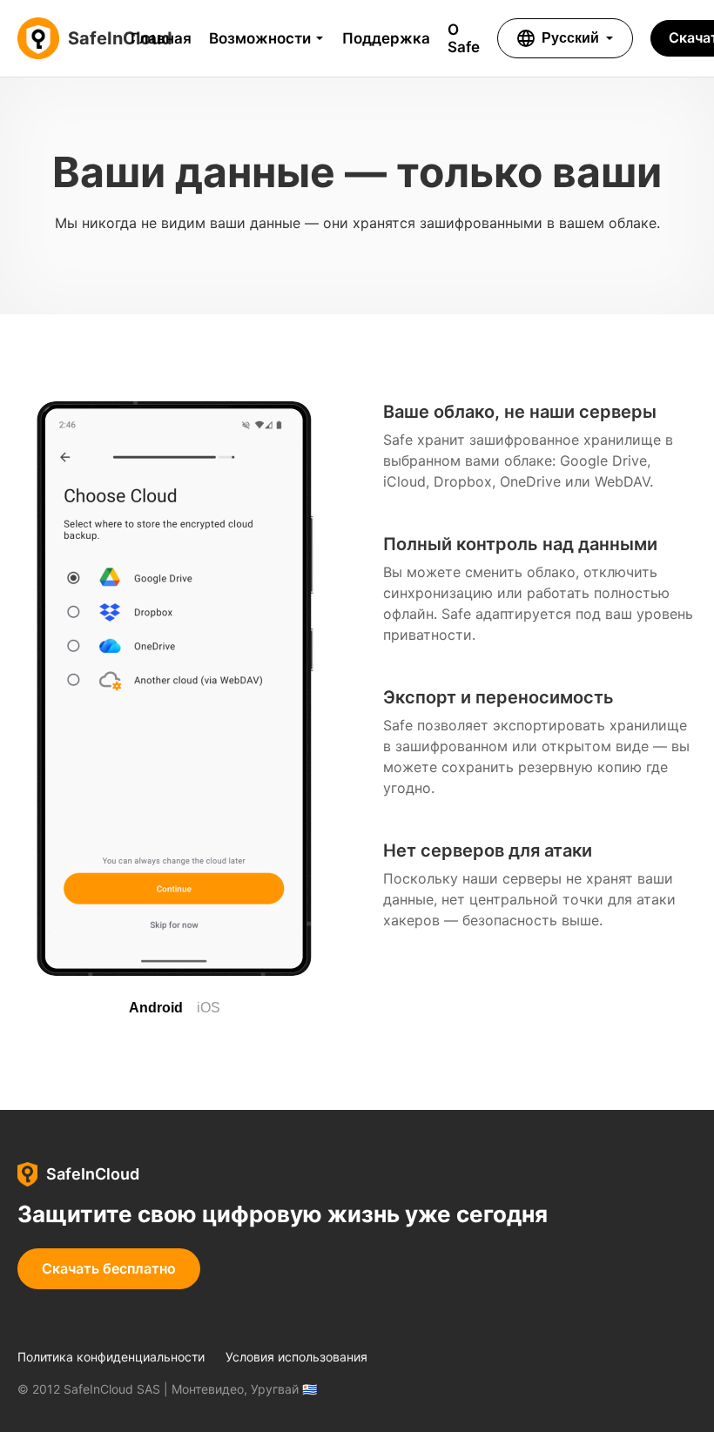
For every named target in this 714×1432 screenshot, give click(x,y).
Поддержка (386, 38)
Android (156, 1007)
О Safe (464, 38)
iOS (208, 1007)
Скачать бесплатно (109, 1268)
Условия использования (296, 1357)
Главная (161, 38)
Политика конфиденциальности (111, 1357)
